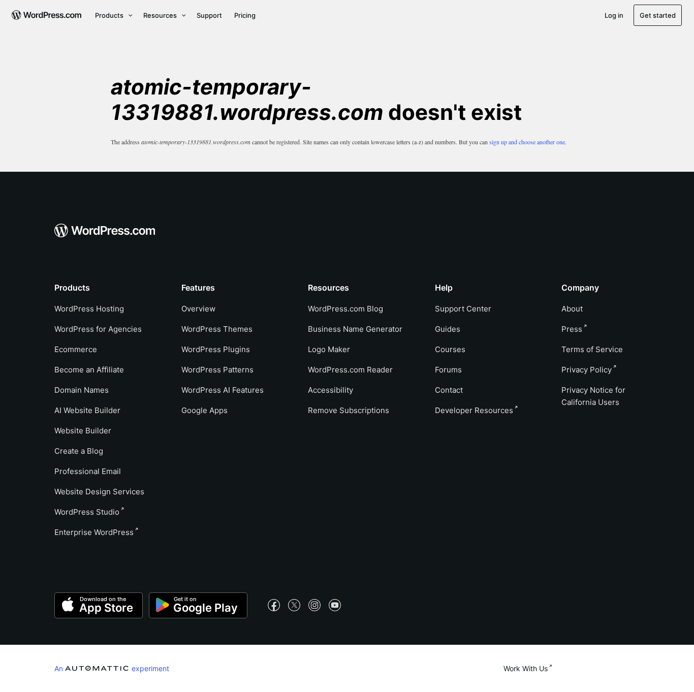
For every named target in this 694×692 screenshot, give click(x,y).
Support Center (463, 308)
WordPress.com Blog (345, 308)
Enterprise (94, 532)
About (572, 308)
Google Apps (204, 410)
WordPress (86, 512)
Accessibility (330, 390)
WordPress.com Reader (350, 369)
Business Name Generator (355, 329)
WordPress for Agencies (98, 329)
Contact (449, 390)
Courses (450, 349)
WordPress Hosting (89, 308)
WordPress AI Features (222, 390)
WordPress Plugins (215, 349)
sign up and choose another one (527, 142)
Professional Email (87, 471)
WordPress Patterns (217, 369)
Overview (198, 308)
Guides (447, 329)
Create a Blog (78, 451)
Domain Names (81, 390)
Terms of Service (592, 349)
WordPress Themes (217, 329)
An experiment (111, 668)
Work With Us (525, 668)
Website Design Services (99, 491)
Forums (448, 369)
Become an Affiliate (89, 369)
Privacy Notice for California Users (593, 396)
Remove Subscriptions (348, 410)
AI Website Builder (87, 410)
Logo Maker (329, 349)
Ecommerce (75, 349)
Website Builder (82, 430)
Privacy (586, 369)
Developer (474, 410)
